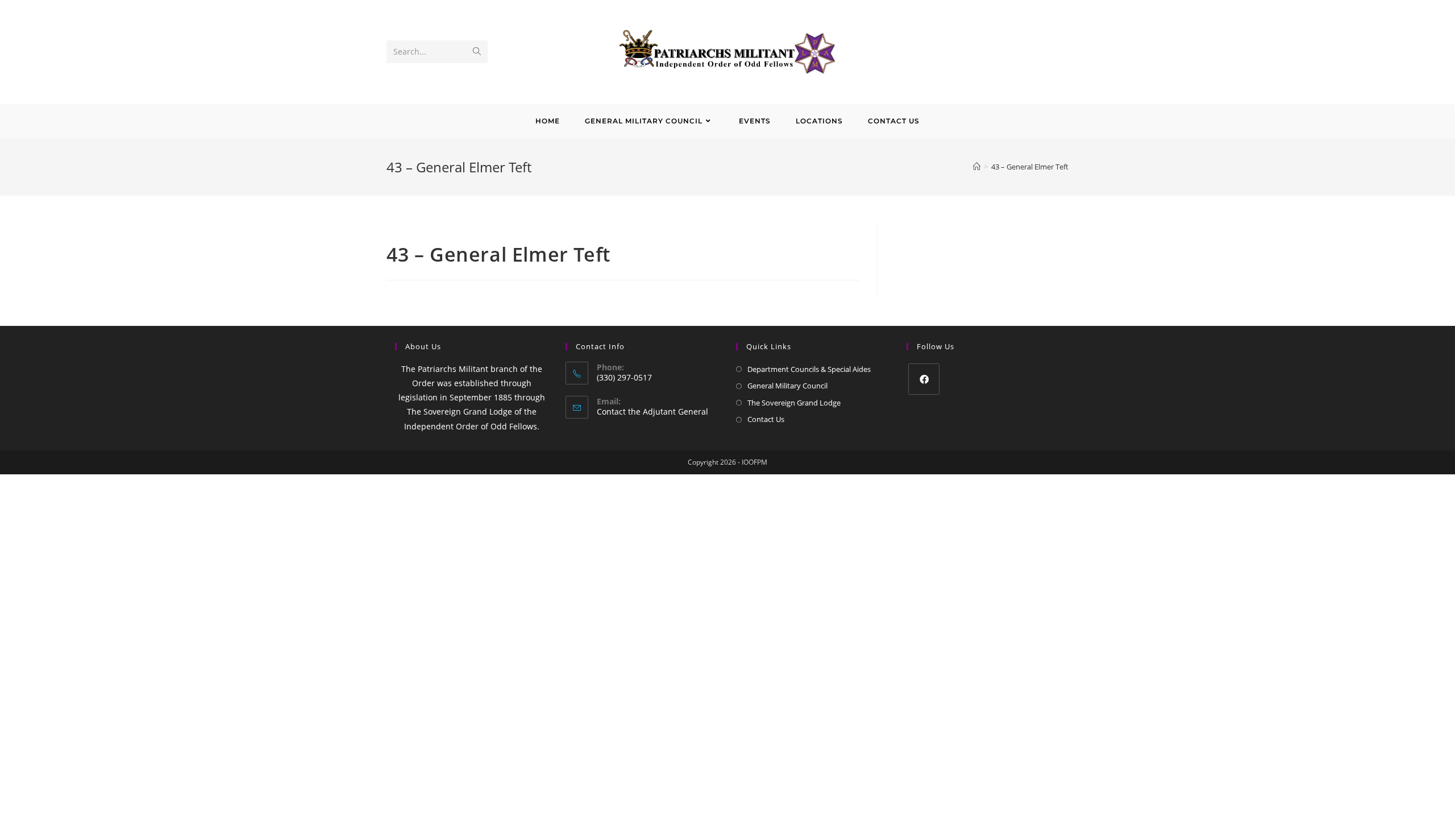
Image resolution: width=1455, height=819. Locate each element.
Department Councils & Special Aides (809, 369)
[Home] (976, 167)
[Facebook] (923, 379)
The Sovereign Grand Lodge (794, 403)
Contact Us (765, 419)
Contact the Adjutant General (652, 411)
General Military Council (787, 385)
